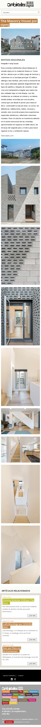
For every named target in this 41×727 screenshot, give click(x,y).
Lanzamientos (7, 697)
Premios (28, 694)
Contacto (20, 675)
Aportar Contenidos (9, 675)
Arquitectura (14, 691)
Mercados (5, 702)
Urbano (22, 694)
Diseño (26, 691)
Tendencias (32, 700)
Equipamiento (34, 691)
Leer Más (32, 616)
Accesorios (6, 691)
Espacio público (7, 694)
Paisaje (21, 697)
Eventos (16, 694)
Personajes (6, 700)
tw (12, 679)
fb (15, 679)
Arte (21, 691)
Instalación (13, 702)
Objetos (15, 697)
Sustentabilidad (22, 700)
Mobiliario (35, 694)
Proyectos (13, 700)
